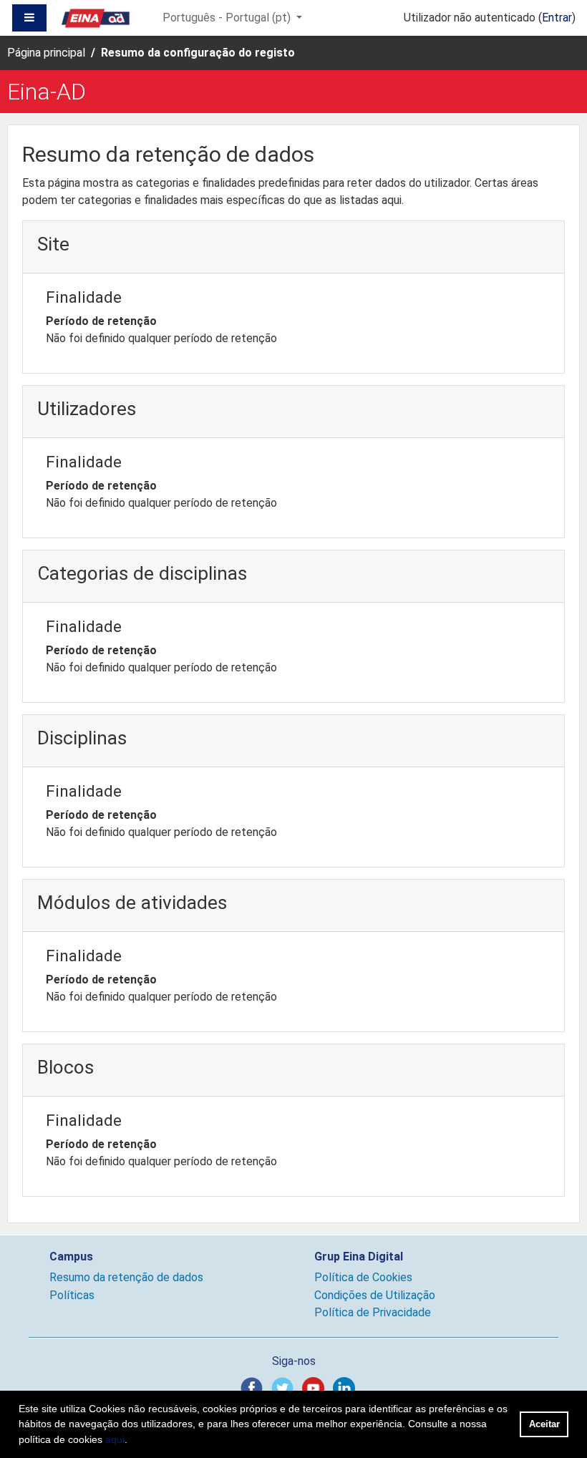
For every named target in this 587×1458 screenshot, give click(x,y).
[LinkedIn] (347, 1387)
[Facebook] (254, 1387)
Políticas (71, 1295)
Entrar (557, 17)
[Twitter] (285, 1387)
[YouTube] (316, 1387)
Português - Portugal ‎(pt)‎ (228, 17)
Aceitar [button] (544, 1424)
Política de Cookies (363, 1277)
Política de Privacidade (372, 1312)
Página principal (46, 52)
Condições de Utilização (374, 1295)
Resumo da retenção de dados (126, 1277)
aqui (115, 1439)
